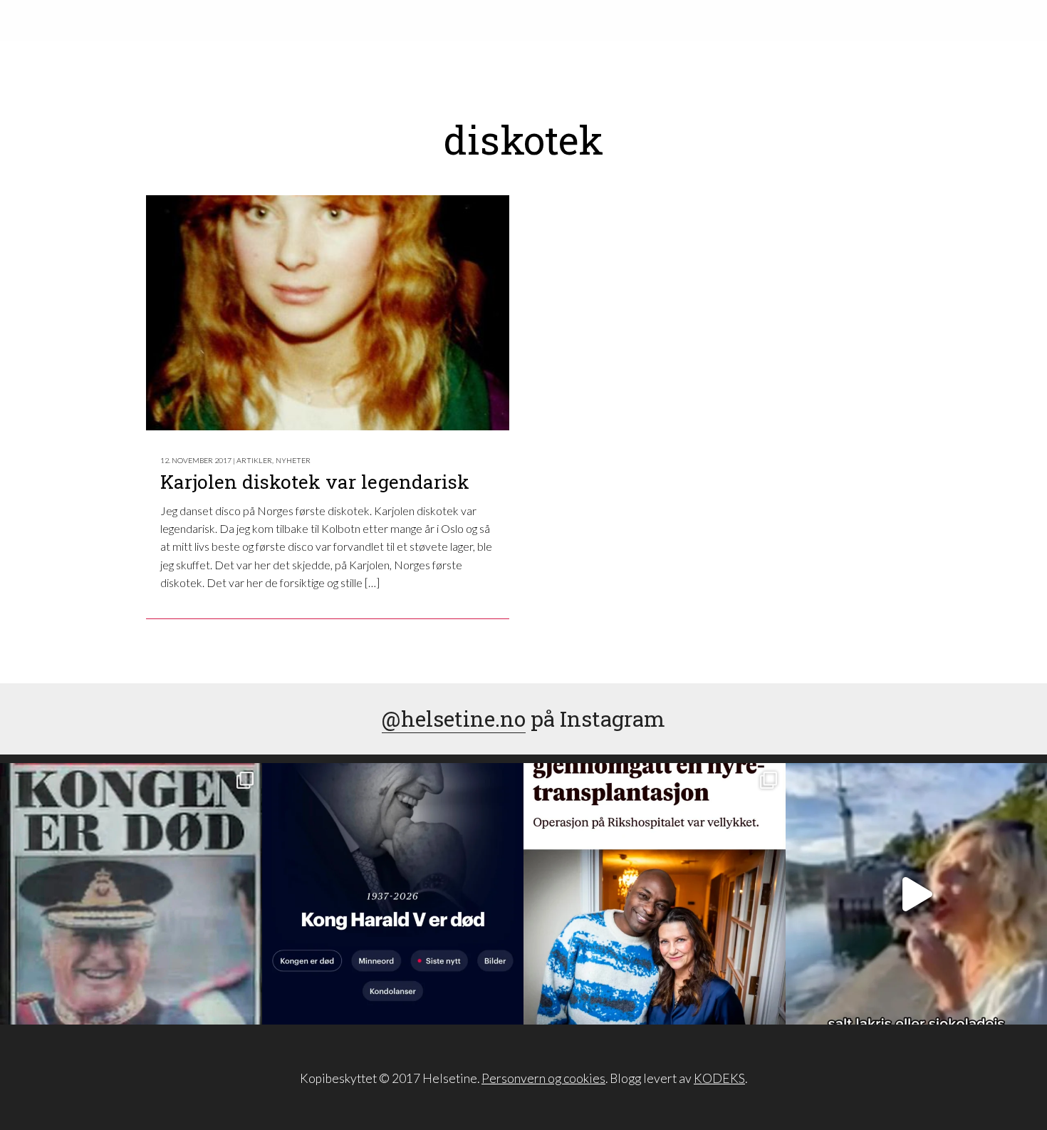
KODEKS (719, 1078)
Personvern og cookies (543, 1078)
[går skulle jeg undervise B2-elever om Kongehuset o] (393, 894)
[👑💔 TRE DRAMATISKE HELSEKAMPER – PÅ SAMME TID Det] (655, 894)
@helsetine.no (454, 718)
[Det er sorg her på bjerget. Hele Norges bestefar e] (131, 894)
